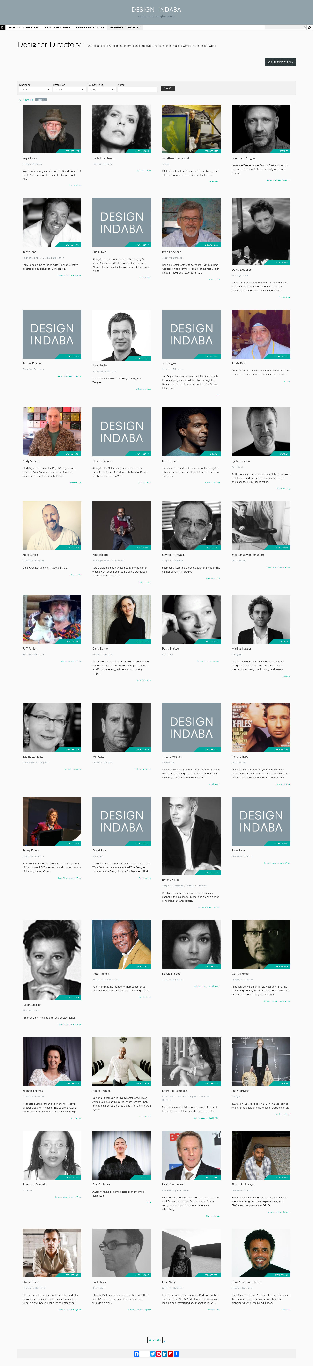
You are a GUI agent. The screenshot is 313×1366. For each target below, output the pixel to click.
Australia (147, 769)
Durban (64, 661)
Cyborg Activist (199, 1343)
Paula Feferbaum (103, 158)
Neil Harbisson (171, 1337)
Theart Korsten (172, 756)
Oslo (279, 488)
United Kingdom (282, 179)
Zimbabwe (285, 1309)
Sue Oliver (99, 252)
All (20, 99)
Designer (237, 654)
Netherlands (215, 661)
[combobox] (285, 27)
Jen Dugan (169, 363)
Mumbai (211, 1309)
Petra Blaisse (170, 648)
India (218, 1309)
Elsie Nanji (168, 1282)
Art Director (239, 560)
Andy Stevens (31, 461)
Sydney (137, 769)
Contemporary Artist (174, 1343)
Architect (237, 466)
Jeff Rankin (30, 648)
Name (121, 85)
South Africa (75, 185)
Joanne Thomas (33, 1091)
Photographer (31, 257)
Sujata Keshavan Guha (37, 1337)
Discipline (24, 85)
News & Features (57, 27)
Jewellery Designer (34, 1287)
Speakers (41, 99)
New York (210, 578)
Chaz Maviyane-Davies (246, 1282)
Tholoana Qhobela (34, 1184)
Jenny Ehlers (31, 850)
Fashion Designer (103, 163)
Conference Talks (90, 27)
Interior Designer (197, 885)
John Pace (238, 850)
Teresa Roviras (32, 363)
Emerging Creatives (23, 27)
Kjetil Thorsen (241, 461)
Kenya (287, 381)
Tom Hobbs (99, 365)
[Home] (156, 11)
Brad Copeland (171, 252)
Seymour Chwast (173, 554)
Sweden (278, 1114)
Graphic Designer (53, 257)
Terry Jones (30, 252)
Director (28, 1190)
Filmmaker (118, 560)
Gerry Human (240, 973)
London (270, 179)
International (145, 277)
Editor (122, 1343)
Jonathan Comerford (175, 158)
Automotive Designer (36, 762)
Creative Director (173, 257)
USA (219, 279)
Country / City (96, 85)
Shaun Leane (31, 1282)
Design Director (32, 163)
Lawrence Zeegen (243, 158)
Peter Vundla (100, 973)
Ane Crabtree (101, 1184)
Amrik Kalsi (239, 363)
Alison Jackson (32, 1005)
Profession (59, 85)
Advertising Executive (105, 979)
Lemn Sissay (170, 461)
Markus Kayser (241, 648)
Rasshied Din (170, 880)
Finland (286, 1114)
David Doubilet (241, 269)
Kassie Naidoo (171, 973)
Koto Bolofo (100, 554)
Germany (286, 676)
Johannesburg (270, 863)
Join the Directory (280, 62)
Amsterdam (202, 661)
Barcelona (140, 170)
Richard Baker (241, 756)
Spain (148, 170)
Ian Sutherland (241, 1337)
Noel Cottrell (31, 554)
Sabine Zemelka (33, 756)
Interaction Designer (105, 371)
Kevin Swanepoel (173, 1184)
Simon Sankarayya (243, 1184)
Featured (28, 99)
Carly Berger (100, 648)
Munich (68, 769)
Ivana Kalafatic (101, 1337)
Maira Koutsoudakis (174, 1091)
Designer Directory (125, 27)
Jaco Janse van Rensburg (248, 554)
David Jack (99, 850)
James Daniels (101, 1091)
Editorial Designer (34, 654)
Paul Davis (99, 1282)
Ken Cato (98, 756)
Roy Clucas (30, 158)
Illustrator (98, 1287)
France (148, 582)
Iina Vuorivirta (240, 1091)
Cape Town (272, 567)
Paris (141, 582)
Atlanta (212, 279)
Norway (286, 488)
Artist (165, 163)
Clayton (281, 297)
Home (3, 27)
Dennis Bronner (102, 461)
